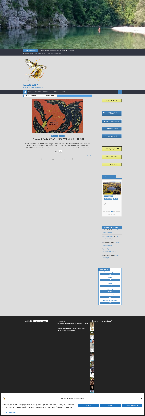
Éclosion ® (30, 85)
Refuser (110, 405)
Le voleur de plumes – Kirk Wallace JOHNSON (58, 139)
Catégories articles (41, 92)
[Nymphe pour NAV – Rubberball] (112, 188)
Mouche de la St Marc (47, 50)
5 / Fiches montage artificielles (109, 198)
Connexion (42, 53)
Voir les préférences (132, 405)
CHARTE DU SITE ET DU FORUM (10, 413)
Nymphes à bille (108, 201)
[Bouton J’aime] (56, 151)
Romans (62, 136)
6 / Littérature (54, 136)
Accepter (88, 405)
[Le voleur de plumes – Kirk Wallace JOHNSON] (57, 116)
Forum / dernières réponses (54, 53)
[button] (141, 398)
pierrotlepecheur (57, 159)
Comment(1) (69, 159)
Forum (30, 92)
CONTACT (64, 92)
